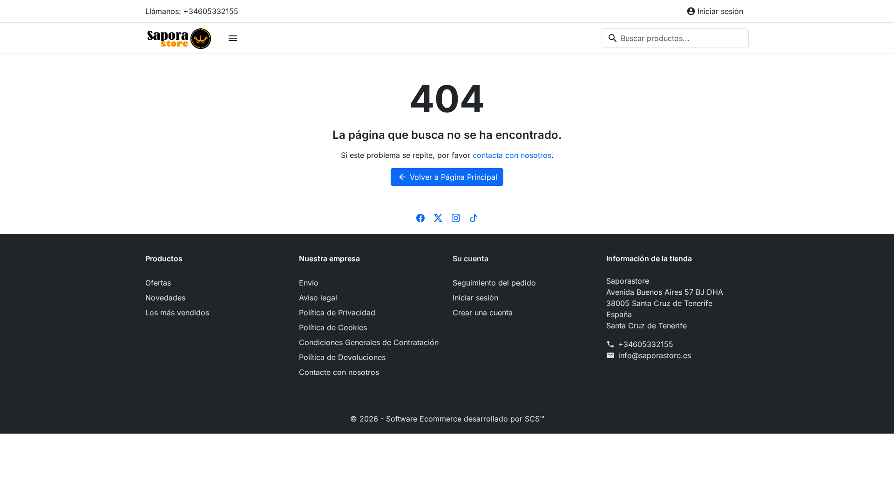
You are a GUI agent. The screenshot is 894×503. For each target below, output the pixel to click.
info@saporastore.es (654, 355)
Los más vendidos (177, 312)
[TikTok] (473, 217)
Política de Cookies (333, 327)
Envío (308, 282)
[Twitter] (438, 217)
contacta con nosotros (512, 155)
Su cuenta (470, 258)
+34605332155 (645, 344)
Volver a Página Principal (447, 177)
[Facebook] (420, 217)
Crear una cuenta (483, 312)
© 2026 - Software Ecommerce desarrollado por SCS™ (447, 418)
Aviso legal (318, 297)
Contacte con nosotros (339, 372)
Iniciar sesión (475, 297)
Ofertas (158, 282)
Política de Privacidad (337, 312)
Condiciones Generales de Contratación (369, 342)
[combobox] (675, 38)
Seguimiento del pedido (494, 282)
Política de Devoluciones (342, 357)
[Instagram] (456, 217)
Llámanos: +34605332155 (191, 11)
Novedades (165, 297)
